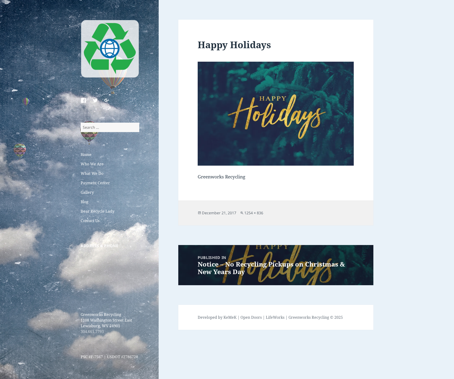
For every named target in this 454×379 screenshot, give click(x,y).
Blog (84, 201)
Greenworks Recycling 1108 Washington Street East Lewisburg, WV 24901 (106, 320)
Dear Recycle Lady (97, 211)
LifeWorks (275, 317)
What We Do (92, 173)
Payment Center (95, 182)
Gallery (87, 192)
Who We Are (92, 164)
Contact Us (90, 220)
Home (86, 154)
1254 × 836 (253, 212)
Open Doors (251, 317)
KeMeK (229, 317)
